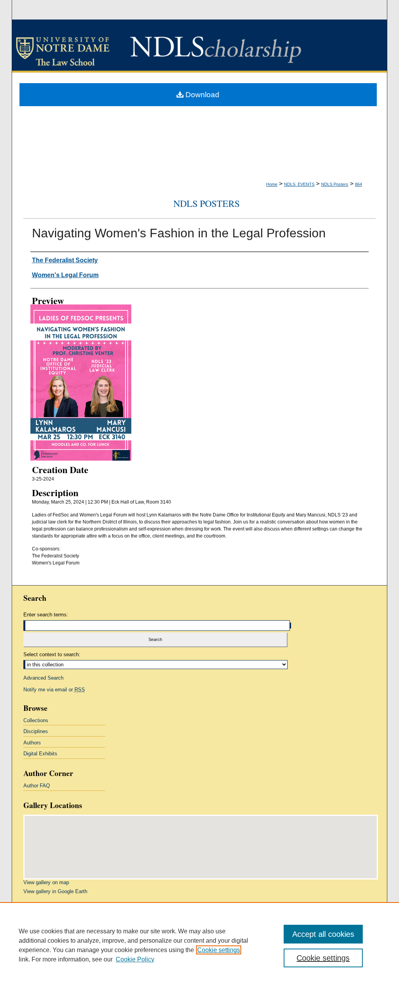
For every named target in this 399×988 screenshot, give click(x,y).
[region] (199, 945)
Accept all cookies (323, 934)
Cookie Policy (135, 959)
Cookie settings (218, 950)
